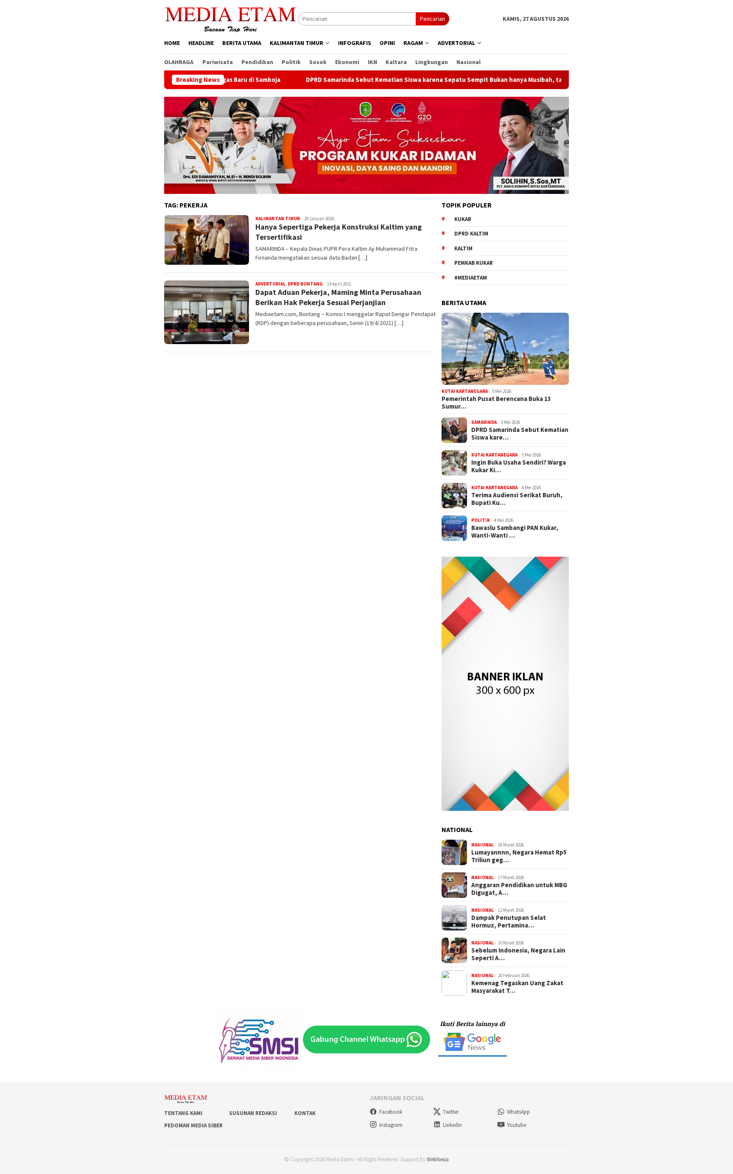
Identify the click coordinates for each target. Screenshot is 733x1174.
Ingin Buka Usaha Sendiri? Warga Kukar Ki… (518, 466)
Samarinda (484, 422)
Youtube (516, 1125)
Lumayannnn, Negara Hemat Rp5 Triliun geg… (519, 856)
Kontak (305, 1113)
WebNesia (438, 1159)
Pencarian (432, 18)
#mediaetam (470, 277)
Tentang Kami (183, 1113)
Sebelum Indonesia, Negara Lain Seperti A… (518, 954)
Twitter (451, 1111)
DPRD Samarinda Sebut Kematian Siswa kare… (519, 433)
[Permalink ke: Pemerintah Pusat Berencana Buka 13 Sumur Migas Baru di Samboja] (505, 349)
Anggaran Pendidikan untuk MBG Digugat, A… (519, 889)
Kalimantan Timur (277, 218)
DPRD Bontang (305, 284)
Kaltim (463, 248)
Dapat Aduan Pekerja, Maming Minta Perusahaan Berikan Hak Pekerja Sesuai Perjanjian (338, 297)
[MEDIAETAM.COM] (231, 18)
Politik (480, 520)
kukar (462, 219)
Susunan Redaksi (253, 1113)
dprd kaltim (471, 233)
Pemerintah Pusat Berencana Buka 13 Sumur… (496, 402)
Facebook (390, 1111)
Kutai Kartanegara (465, 391)
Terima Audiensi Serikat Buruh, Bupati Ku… (516, 499)
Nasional (482, 845)
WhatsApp (518, 1111)
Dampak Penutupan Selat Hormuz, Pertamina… (508, 921)
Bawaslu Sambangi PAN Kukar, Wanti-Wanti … (514, 531)
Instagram (391, 1125)
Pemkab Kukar (473, 262)
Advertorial (270, 284)
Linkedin (452, 1125)
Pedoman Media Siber (193, 1125)
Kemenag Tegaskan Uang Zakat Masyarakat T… (517, 987)
